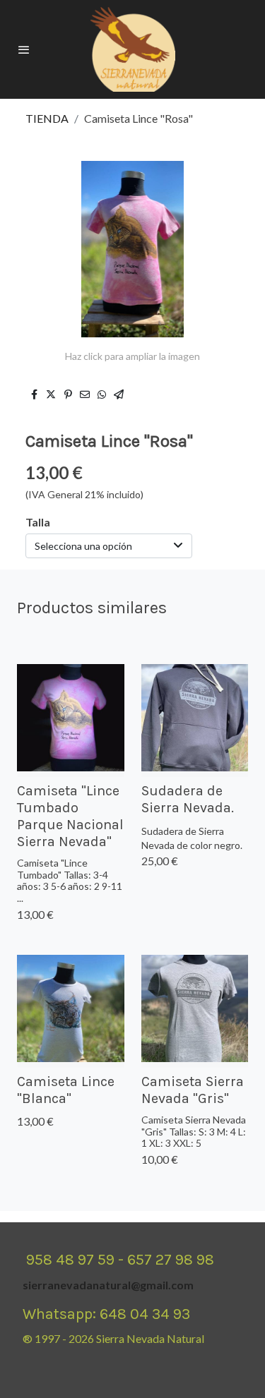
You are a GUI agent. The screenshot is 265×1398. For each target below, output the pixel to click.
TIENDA (47, 118)
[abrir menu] (24, 49)
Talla (37, 522)
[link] (132, 49)
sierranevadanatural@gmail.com (108, 1284)
